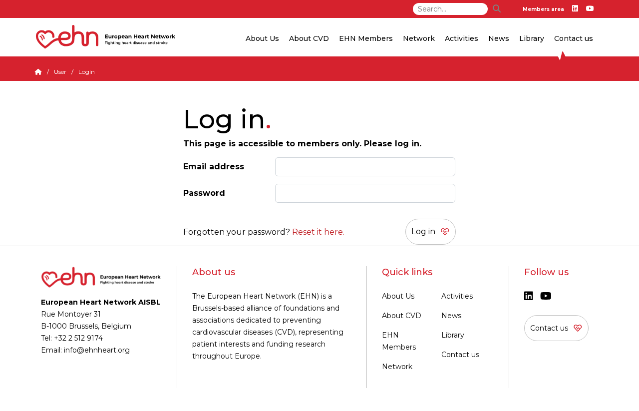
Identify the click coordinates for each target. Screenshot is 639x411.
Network (397, 366)
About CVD (401, 315)
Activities (457, 296)
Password (204, 193)
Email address (213, 166)
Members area (543, 9)
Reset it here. (318, 232)
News (451, 315)
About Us (398, 296)
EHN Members (366, 38)
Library (531, 38)
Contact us (573, 38)
